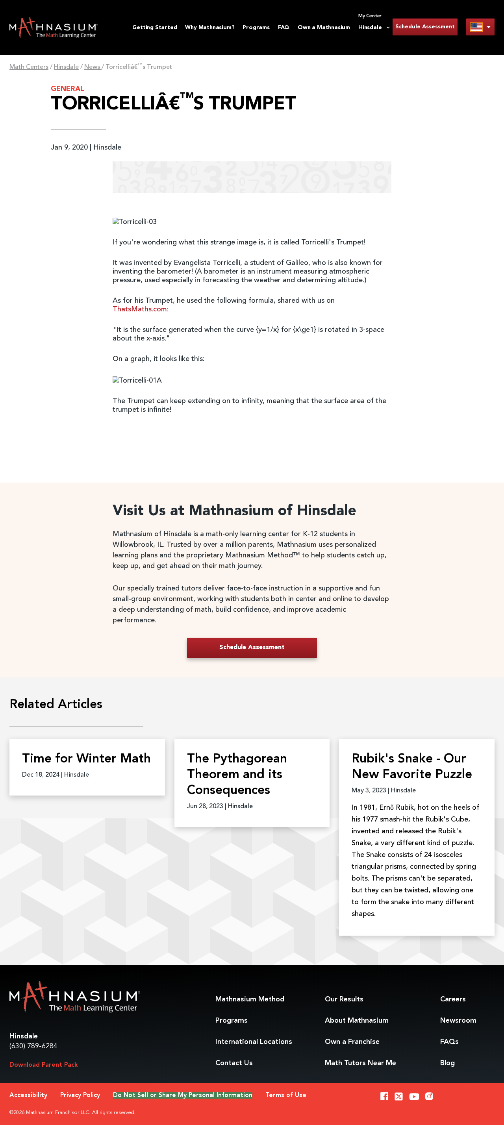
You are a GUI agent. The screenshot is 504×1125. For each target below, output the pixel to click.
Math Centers (28, 67)
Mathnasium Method (249, 999)
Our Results (344, 999)
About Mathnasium (357, 1020)
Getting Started (154, 27)
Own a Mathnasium (324, 27)
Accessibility (28, 1095)
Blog (447, 1063)
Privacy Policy (80, 1095)
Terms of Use (285, 1095)
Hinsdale (66, 67)
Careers (453, 999)
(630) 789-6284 (33, 1046)
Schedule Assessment (425, 27)
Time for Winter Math (86, 759)
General (67, 89)
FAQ (283, 27)
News (93, 67)
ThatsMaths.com (140, 309)
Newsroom (458, 1020)
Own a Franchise (352, 1041)
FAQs (449, 1041)
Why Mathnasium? (209, 27)
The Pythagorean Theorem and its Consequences (237, 775)
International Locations (253, 1041)
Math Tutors (360, 1063)
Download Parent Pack (43, 1065)
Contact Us (234, 1063)
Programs (256, 27)
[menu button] (480, 27)
